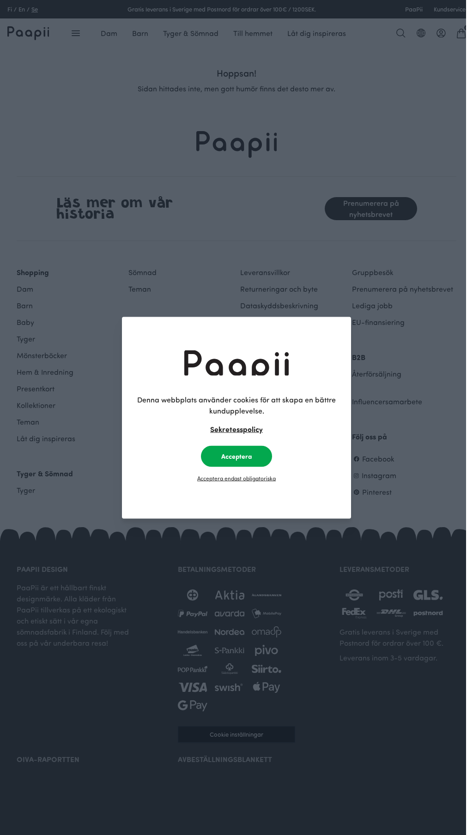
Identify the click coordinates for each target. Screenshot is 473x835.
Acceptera (236, 455)
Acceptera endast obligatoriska (236, 477)
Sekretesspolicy (236, 428)
